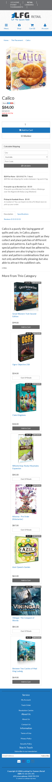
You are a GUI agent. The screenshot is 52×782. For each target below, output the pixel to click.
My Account (26, 700)
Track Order (26, 705)
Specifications (23, 214)
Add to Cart (27, 130)
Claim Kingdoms (19, 415)
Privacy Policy (26, 738)
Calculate (27, 166)
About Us (26, 719)
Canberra (29, 5)
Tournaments (16, 7)
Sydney (13, 5)
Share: (5, 103)
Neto (34, 778)
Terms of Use (26, 733)
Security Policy (26, 744)
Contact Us (26, 724)
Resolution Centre (26, 710)
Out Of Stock (26, 378)
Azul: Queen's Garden (21, 567)
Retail (30, 2)
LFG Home (15, 2)
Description (8, 214)
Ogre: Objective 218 (21, 364)
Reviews (7, 219)
